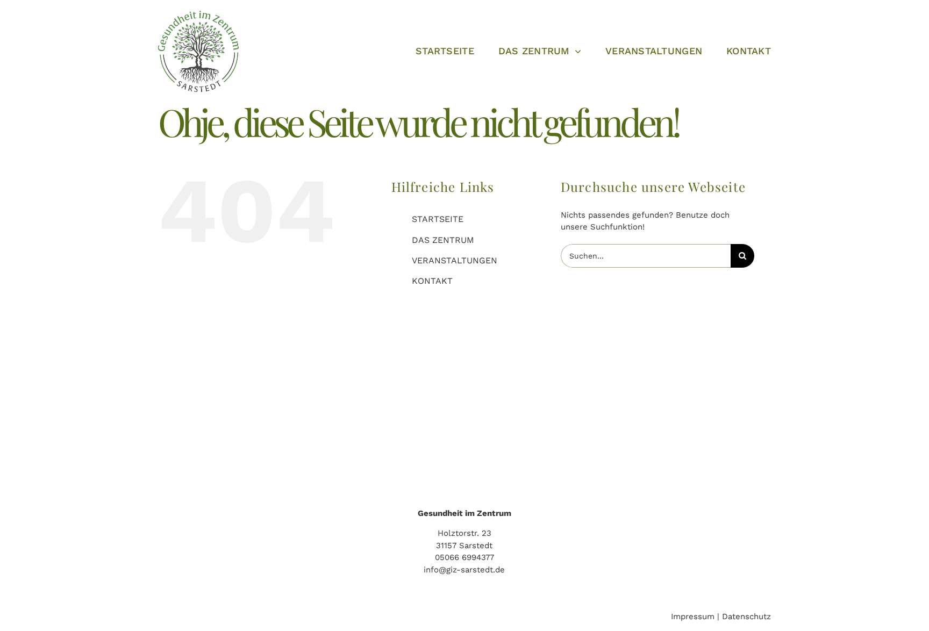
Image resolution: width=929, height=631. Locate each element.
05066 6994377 (464, 557)
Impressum (692, 616)
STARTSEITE (437, 219)
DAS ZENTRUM (443, 240)
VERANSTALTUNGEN (454, 260)
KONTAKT (432, 281)
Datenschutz (746, 616)
